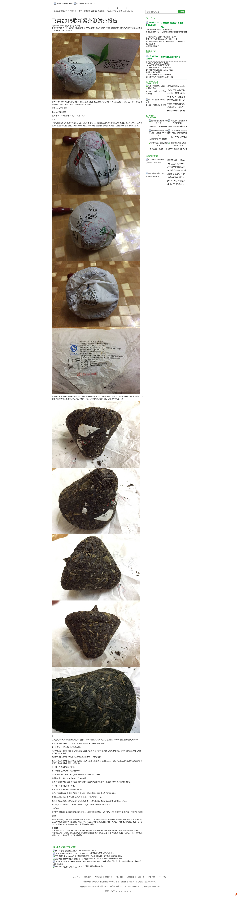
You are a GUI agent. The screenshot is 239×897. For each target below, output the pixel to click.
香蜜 (87, 830)
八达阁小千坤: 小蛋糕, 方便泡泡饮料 (119, 11)
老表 (113, 833)
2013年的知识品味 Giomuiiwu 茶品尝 (159, 70)
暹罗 (137, 833)
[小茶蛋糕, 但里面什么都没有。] (152, 23)
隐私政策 (87, 876)
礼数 (53, 835)
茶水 (102, 830)
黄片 (117, 830)
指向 (117, 833)
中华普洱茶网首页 (60, 11)
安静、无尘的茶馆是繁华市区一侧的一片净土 (162, 39)
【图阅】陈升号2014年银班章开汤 (158, 74)
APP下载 (162, 876)
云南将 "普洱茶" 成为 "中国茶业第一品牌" (161, 37)
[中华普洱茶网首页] (64, 3)
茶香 (72, 830)
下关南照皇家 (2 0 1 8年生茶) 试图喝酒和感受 (106, 856)
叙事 (141, 833)
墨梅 (82, 833)
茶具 (57, 830)
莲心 (64, 830)
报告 (79, 830)
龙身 (96, 833)
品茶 (53, 830)
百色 (129, 833)
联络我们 (130, 876)
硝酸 (68, 835)
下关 (61, 830)
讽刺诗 (72, 835)
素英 (77, 835)
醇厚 (120, 830)
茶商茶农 (148, 8)
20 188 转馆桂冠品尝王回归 (86, 850)
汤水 (90, 830)
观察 (94, 830)
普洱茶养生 (94, 8)
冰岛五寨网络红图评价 (170, 56)
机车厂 (121, 833)
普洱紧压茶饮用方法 (176, 110)
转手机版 (151, 876)
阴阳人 (135, 830)
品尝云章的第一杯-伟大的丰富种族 (158, 67)
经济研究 (69, 833)
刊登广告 (140, 876)
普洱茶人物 (85, 8)
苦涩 (98, 830)
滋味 (105, 830)
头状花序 (62, 835)
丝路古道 (129, 830)
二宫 (140, 830)
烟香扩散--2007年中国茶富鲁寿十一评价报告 (105, 858)
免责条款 (98, 876)
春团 (57, 835)
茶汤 (68, 830)
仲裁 (53, 833)
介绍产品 (76, 833)
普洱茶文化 (76, 8)
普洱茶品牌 (103, 8)
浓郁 (83, 830)
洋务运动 (62, 833)
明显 (75, 830)
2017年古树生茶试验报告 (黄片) (91, 866)
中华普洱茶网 (115, 886)
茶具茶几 (156, 8)
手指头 (101, 833)
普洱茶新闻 (58, 8)
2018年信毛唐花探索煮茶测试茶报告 (159, 77)
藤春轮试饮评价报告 (153, 72)
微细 (92, 833)
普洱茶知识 (67, 8)
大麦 (105, 833)
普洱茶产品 (122, 8)
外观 (124, 830)
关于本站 (76, 876)
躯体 (109, 833)
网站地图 (119, 876)
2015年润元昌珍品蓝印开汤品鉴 (158, 65)
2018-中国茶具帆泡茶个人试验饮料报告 (99, 853)
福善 (80, 835)
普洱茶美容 (140, 8)
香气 (113, 830)
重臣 (57, 833)
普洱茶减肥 (131, 8)
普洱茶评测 (113, 8)
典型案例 (87, 833)
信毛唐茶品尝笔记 (152, 46)
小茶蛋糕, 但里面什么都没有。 (95, 11)
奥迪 (126, 833)
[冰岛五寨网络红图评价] (152, 57)
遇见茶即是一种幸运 (176, 160)
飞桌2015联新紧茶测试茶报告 (85, 20)
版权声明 (108, 876)
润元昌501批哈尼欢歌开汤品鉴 (157, 63)
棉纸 (109, 830)
